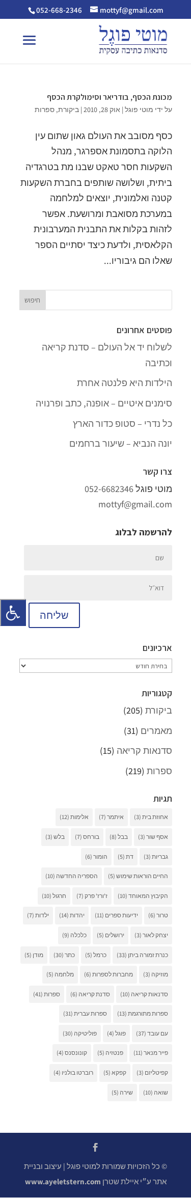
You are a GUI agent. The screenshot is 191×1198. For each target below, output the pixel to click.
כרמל (95, 955)
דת (125, 856)
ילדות (38, 915)
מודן (33, 955)
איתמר (111, 817)
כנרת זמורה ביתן (142, 955)
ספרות (44, 109)
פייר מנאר (150, 1052)
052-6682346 (109, 489)
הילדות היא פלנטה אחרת (124, 383)
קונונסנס (72, 1052)
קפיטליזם (152, 1072)
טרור (158, 915)
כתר (64, 955)
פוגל (116, 1033)
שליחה (54, 615)
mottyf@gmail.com (135, 504)
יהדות (72, 915)
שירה (122, 1092)
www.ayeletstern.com (63, 1181)
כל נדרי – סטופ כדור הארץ (122, 423)
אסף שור (153, 836)
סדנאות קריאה (144, 750)
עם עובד (152, 1033)
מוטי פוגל (139, 109)
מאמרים (156, 731)
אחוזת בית (151, 817)
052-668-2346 (59, 10)
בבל (119, 836)
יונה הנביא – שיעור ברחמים (120, 443)
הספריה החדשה (71, 876)
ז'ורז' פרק (91, 896)
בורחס (87, 836)
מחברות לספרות (108, 974)
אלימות (74, 817)
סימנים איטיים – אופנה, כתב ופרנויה (104, 403)
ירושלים (110, 935)
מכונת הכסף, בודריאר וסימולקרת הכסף (109, 97)
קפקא (114, 1072)
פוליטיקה (80, 1033)
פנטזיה (110, 1052)
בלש (55, 836)
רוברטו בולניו (73, 1072)
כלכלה (74, 935)
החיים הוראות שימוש (138, 876)
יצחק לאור (151, 935)
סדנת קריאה (90, 994)
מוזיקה (155, 974)
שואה (155, 1092)
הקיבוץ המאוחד (143, 896)
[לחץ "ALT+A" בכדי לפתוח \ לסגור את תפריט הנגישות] (13, 612)
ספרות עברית (85, 1013)
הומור (96, 856)
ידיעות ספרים (116, 915)
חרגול (54, 896)
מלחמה (60, 974)
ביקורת (68, 109)
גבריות (156, 856)
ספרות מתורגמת (142, 1013)
